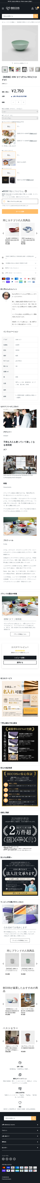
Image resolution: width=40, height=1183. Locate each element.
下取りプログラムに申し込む (14, 201)
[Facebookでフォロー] (3, 1159)
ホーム (3, 22)
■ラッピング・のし (7, 115)
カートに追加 (20, 211)
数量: (3, 102)
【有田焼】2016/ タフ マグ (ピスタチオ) (27, 969)
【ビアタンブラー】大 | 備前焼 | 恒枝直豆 (27, 1047)
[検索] (35, 16)
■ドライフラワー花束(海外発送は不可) (13, 122)
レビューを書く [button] (20, 658)
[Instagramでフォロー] (10, 1159)
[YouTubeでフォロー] (14, 1159)
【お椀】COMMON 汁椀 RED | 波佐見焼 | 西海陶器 (12, 240)
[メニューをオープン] (3, 8)
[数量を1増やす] (24, 102)
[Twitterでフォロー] (7, 1159)
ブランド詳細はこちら (20, 634)
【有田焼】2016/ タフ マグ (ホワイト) (11, 969)
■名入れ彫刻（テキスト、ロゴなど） (12, 108)
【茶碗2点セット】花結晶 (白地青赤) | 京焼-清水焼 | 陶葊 (12, 1010)
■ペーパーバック (7, 168)
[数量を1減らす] (13, 102)
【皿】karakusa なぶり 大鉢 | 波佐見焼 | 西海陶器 (28, 240)
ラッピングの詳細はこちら (20, 940)
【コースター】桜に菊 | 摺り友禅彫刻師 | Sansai (27, 1010)
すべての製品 (10, 22)
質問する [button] (20, 662)
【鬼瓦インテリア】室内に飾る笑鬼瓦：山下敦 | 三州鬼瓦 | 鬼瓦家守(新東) (12, 1048)
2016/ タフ (4, 83)
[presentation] (3, 233)
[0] (36, 8)
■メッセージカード (7, 150)
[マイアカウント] (32, 8)
